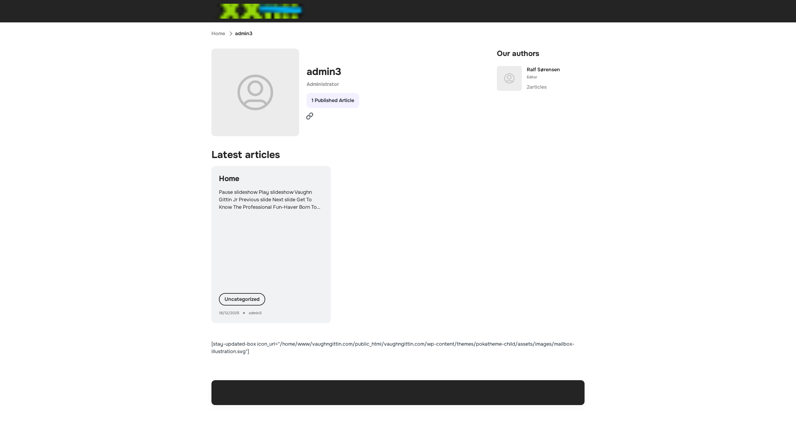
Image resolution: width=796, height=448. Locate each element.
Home (218, 33)
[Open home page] (259, 11)
